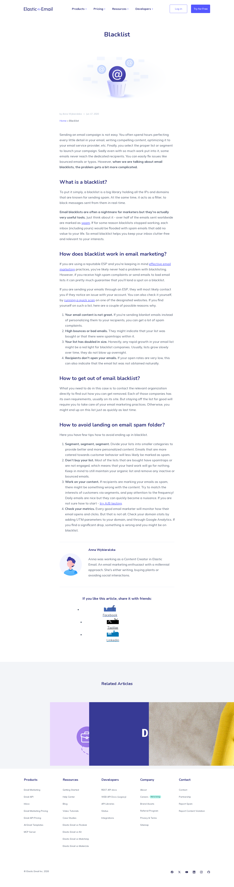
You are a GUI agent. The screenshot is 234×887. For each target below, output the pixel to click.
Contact (183, 789)
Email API (28, 796)
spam (86, 223)
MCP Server (30, 831)
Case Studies (69, 817)
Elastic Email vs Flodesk (75, 824)
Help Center (69, 796)
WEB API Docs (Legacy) (113, 796)
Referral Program (149, 810)
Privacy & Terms (148, 817)
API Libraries (107, 803)
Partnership (185, 796)
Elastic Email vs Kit (72, 831)
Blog (65, 803)
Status (104, 811)
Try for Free (201, 8)
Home (63, 120)
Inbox (26, 803)
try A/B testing (111, 503)
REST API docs (109, 789)
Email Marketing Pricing (36, 811)
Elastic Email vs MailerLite (76, 846)
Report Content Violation (192, 811)
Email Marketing (32, 789)
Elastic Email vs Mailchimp (76, 838)
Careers (144, 797)
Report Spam (185, 803)
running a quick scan (79, 300)
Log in (178, 8)
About (143, 789)
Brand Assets (147, 803)
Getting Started (71, 789)
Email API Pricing (32, 817)
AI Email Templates (33, 824)
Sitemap (144, 824)
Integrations (107, 817)
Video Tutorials (71, 811)
